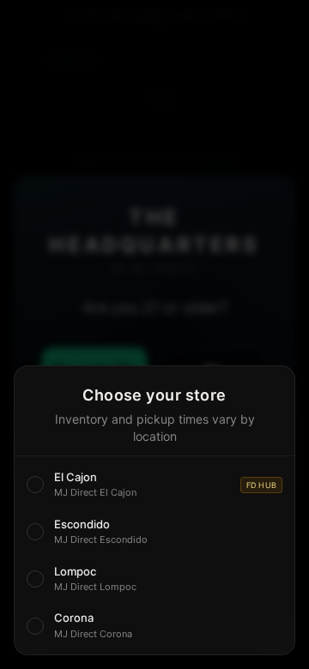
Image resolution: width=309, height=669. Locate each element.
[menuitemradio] (154, 485)
